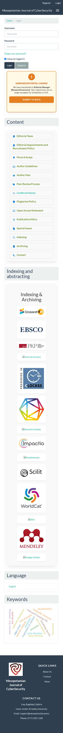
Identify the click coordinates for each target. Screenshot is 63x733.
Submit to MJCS (31, 99)
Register (46, 3)
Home (9, 20)
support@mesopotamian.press (34, 713)
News (47, 681)
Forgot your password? (15, 53)
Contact (47, 676)
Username (9, 28)
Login (58, 3)
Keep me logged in (16, 59)
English (12, 586)
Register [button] (22, 65)
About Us (47, 671)
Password (9, 40)
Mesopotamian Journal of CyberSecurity (27, 10)
